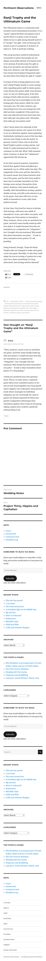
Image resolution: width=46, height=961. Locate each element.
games (6, 306)
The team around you (15, 606)
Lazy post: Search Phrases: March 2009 (22, 678)
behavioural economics (13, 303)
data (5, 924)
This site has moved (14, 600)
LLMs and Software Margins (18, 627)
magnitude (25, 306)
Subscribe (10, 578)
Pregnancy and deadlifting (17, 675)
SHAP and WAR (12, 624)
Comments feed (12, 537)
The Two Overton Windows (17, 669)
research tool (14, 310)
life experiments (14, 306)
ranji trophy (33, 308)
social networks (10, 950)
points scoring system (11, 308)
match (32, 306)
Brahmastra (11, 618)
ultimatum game (15, 312)
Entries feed (11, 534)
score (22, 310)
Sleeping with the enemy (16, 672)
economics (34, 301)
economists (26, 303)
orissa (37, 306)
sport (40, 301)
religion (7, 945)
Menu (39, 8)
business (7, 918)
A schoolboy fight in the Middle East (21, 609)
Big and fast (11, 612)
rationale (7, 310)
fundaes (7, 934)
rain (27, 308)
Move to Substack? (14, 615)
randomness (9, 939)
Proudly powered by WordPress (31, 957)
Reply (6, 416)
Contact (7, 903)
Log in (8, 531)
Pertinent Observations (19, 7)
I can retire (10, 603)
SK (8, 301)
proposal (22, 308)
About (6, 908)
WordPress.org (12, 540)
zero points (26, 312)
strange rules (28, 310)
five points (34, 303)
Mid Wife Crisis (12, 621)
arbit (5, 913)
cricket (27, 301)
